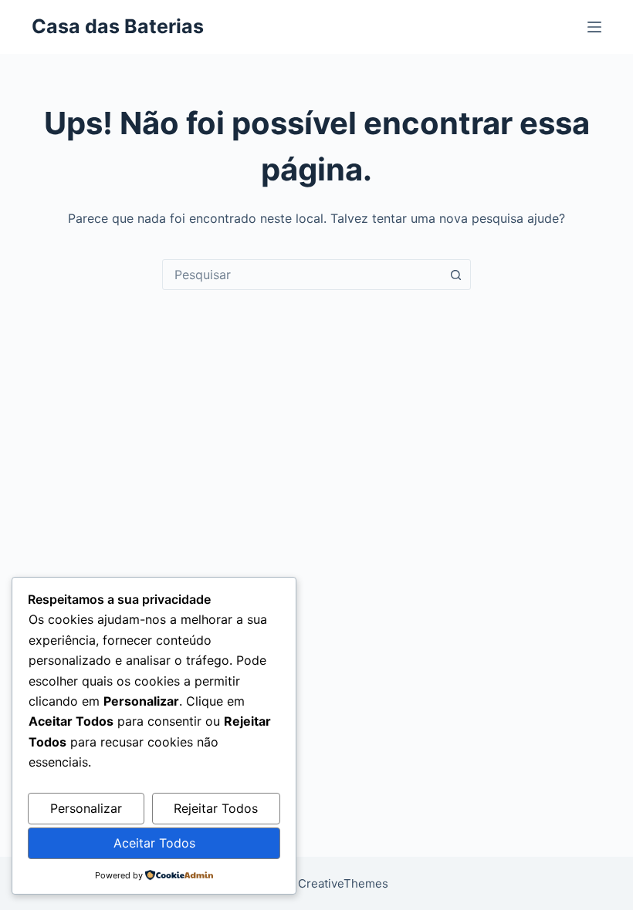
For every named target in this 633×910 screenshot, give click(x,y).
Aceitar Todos (154, 843)
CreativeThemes (343, 883)
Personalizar (86, 808)
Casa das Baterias (118, 26)
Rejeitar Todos (216, 808)
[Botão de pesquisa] (455, 274)
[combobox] (302, 274)
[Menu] (594, 27)
